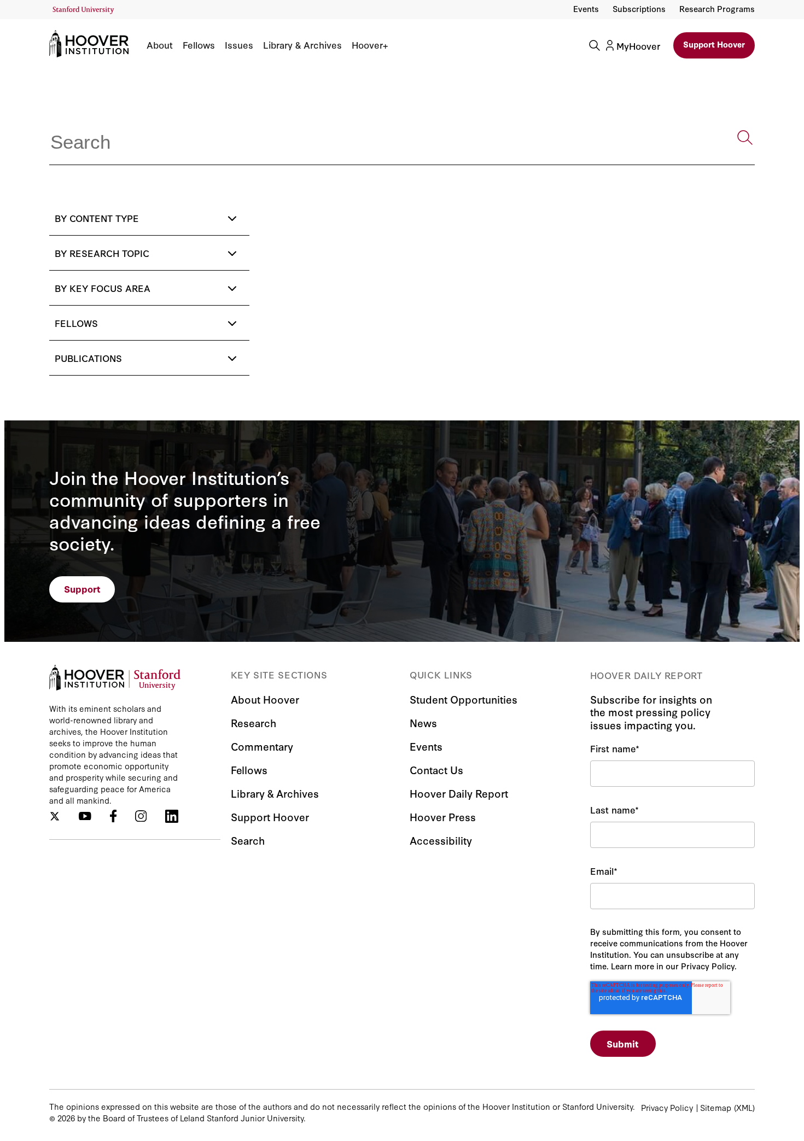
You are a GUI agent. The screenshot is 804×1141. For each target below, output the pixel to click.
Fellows (199, 44)
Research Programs (717, 8)
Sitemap (715, 1107)
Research (253, 722)
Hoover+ (370, 44)
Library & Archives (302, 44)
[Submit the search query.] (745, 138)
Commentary (262, 746)
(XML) (744, 1107)
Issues (239, 44)
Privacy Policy (667, 1107)
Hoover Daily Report (459, 793)
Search (248, 840)
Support (82, 588)
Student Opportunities (463, 699)
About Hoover (265, 699)
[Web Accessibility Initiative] (83, 10)
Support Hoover (714, 44)
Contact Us (436, 769)
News (423, 722)
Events (586, 8)
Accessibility (441, 840)
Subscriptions (639, 8)
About (160, 44)
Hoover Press (443, 816)
